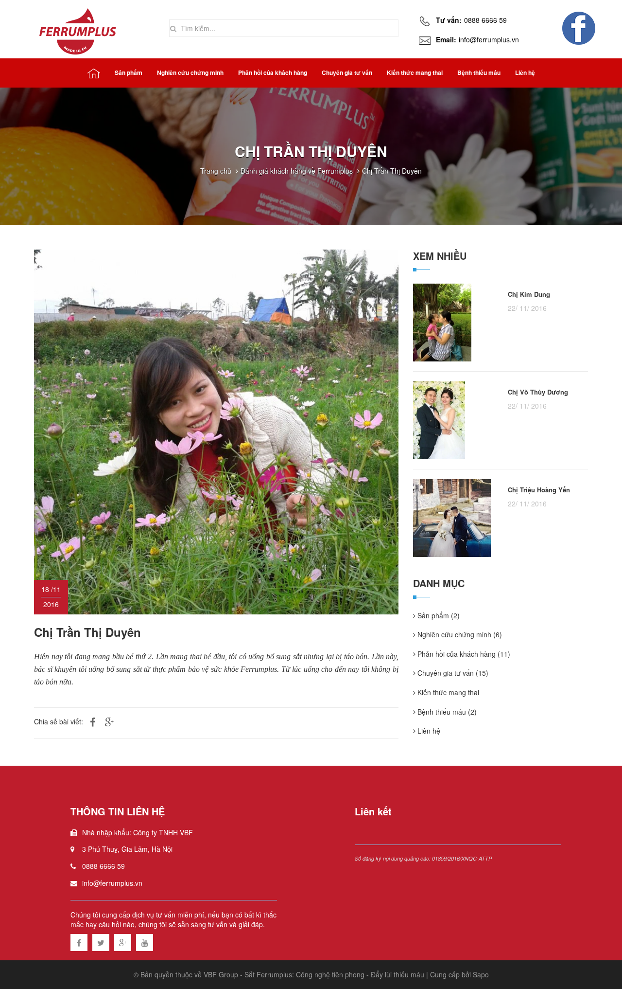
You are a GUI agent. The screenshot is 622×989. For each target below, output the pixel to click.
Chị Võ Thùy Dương (538, 392)
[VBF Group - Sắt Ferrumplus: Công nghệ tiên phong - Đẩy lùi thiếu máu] (79, 29)
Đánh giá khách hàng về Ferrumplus (297, 171)
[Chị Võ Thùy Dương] (439, 419)
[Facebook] (78, 941)
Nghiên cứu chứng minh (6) (458, 634)
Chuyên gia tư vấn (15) (451, 673)
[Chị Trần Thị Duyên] (216, 430)
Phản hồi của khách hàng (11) (462, 654)
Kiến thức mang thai (447, 692)
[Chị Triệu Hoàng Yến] (452, 516)
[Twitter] (100, 941)
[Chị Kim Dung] (442, 321)
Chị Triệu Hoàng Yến (539, 490)
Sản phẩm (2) (437, 615)
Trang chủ (215, 171)
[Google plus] (122, 941)
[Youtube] (144, 941)
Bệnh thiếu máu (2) (446, 712)
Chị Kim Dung (529, 294)
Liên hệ (427, 731)
